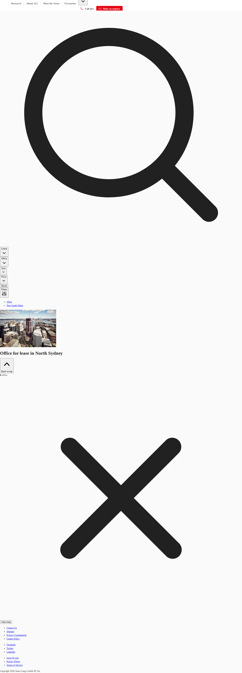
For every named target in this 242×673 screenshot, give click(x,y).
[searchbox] (121, 149)
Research (16, 3)
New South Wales (15, 305)
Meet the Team (51, 3)
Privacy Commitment (17, 635)
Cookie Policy (13, 639)
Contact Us (12, 628)
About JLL (32, 3)
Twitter (10, 648)
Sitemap (10, 631)
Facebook (11, 645)
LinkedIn (11, 652)
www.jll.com (13, 658)
